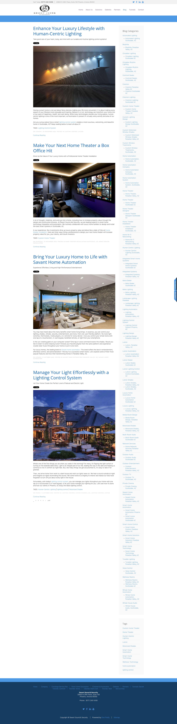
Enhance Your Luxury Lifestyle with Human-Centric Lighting (69, 31)
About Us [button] (89, 10)
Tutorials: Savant (138, 687)
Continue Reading (39, 135)
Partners (117, 10)
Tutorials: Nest (107, 689)
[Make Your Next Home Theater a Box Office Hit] (74, 190)
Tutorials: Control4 (59, 689)
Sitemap (117, 717)
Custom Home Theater (46, 238)
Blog (124, 10)
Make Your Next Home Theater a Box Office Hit (71, 148)
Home (81, 10)
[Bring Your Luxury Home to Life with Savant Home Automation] (74, 302)
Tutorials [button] (132, 10)
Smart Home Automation (80, 687)
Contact (141, 10)
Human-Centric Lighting (47, 489)
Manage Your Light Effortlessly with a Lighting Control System (71, 375)
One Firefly (105, 717)
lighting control (62, 489)
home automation (129, 666)
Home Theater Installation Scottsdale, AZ (81, 241)
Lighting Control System (47, 128)
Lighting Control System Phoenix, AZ (76, 493)
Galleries (108, 10)
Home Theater (128, 632)
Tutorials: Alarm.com (91, 689)
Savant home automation (71, 350)
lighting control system (60, 481)
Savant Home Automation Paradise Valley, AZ (80, 357)
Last (49, 500)
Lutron (125, 642)
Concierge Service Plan (60, 687)
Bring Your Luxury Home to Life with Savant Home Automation (70, 259)
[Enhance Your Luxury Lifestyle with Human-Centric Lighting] (74, 76)
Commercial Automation (100, 687)
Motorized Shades (76, 489)
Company (44, 687)
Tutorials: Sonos (74, 689)
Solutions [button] (98, 10)
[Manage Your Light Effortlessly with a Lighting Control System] (74, 425)
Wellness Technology (130, 662)
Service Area (120, 689)
